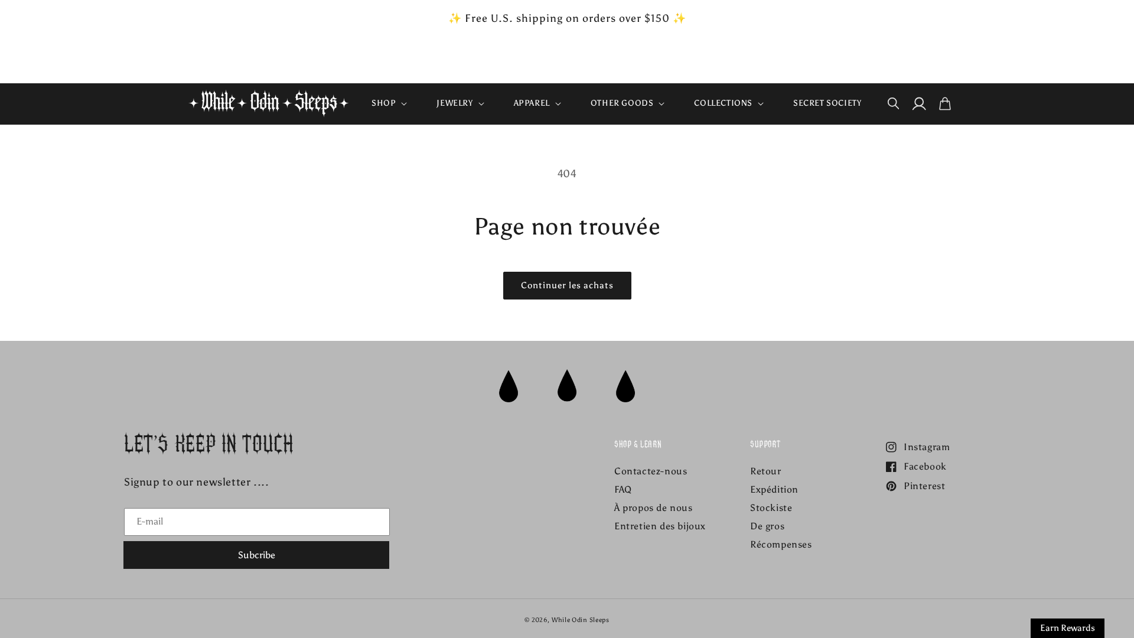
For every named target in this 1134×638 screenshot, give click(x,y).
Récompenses (781, 544)
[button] (388, 103)
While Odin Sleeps (581, 620)
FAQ (623, 489)
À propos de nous (653, 507)
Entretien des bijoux (660, 526)
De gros (767, 526)
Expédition (774, 489)
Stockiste (771, 507)
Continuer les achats (567, 285)
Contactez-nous (650, 471)
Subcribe (256, 555)
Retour (765, 471)
